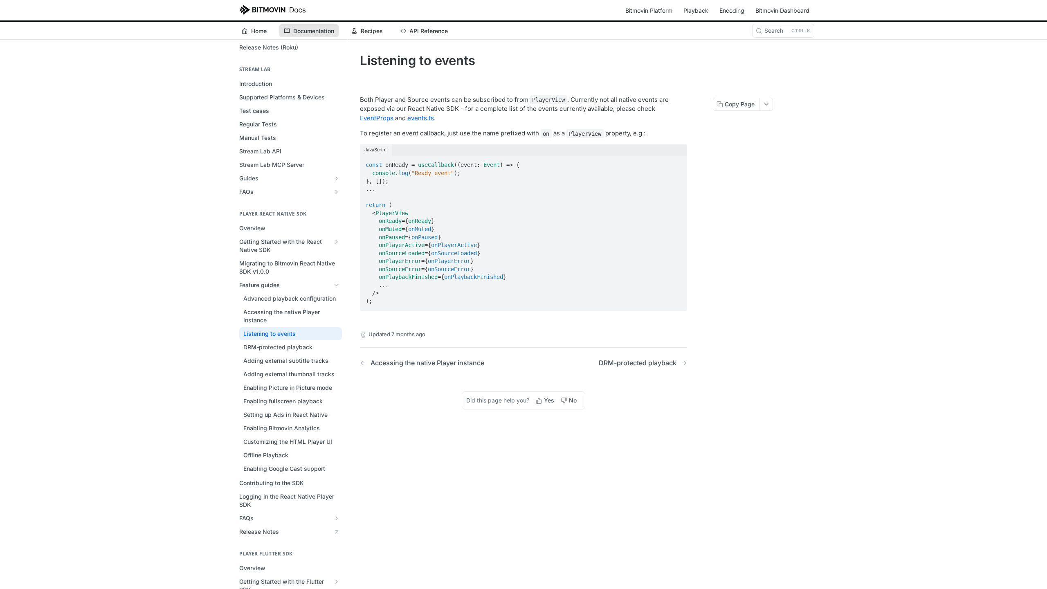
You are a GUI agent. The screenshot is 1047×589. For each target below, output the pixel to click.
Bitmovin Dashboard (782, 10)
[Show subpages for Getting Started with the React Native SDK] (336, 241)
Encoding (731, 10)
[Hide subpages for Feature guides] (336, 285)
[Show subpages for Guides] (336, 178)
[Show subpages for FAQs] (336, 192)
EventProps (376, 118)
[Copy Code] (677, 163)
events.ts (420, 118)
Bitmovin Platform (648, 10)
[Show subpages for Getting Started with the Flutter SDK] (336, 581)
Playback (695, 10)
